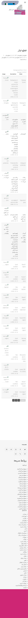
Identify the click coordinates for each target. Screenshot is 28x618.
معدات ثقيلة (24, 558)
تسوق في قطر (23, 496)
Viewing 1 (19, 72)
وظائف (25, 552)
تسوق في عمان (23, 492)
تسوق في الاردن (23, 479)
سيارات (25, 514)
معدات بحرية (23, 526)
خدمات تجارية (23, 550)
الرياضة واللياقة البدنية (21, 585)
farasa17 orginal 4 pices (23, 279)
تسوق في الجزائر (22, 471)
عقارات (25, 518)
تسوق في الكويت (22, 481)
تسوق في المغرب (22, 490)
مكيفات (25, 579)
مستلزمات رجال (22, 535)
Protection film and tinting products (14, 165)
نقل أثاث (24, 581)
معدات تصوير (23, 575)
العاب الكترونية (23, 545)
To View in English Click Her (10, 2)
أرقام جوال (24, 543)
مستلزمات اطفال (22, 533)
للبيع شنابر (23, 134)
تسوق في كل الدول (22, 469)
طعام (25, 556)
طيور (25, 560)
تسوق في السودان (22, 500)
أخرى (25, 531)
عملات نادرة (24, 541)
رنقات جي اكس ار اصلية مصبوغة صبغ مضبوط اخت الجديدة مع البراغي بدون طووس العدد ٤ (14, 184)
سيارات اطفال (23, 562)
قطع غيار (24, 520)
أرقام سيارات (23, 522)
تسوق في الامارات (22, 506)
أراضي (25, 570)
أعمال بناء (24, 564)
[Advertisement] (14, 33)
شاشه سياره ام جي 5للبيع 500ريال (14, 217)
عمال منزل (24, 566)
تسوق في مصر (23, 475)
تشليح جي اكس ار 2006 (23, 121)
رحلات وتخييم (23, 547)
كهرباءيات (24, 516)
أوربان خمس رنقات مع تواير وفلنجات (23, 237)
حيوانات (25, 537)
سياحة (25, 577)
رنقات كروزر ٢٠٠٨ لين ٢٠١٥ (23, 179)
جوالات (25, 539)
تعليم (25, 573)
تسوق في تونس (23, 504)
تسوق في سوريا (23, 502)
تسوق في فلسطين (22, 494)
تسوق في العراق (23, 477)
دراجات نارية (23, 554)
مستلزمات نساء (23, 524)
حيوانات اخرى (23, 583)
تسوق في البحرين (22, 473)
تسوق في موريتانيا (22, 488)
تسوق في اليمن (23, 508)
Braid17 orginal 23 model (23, 384)
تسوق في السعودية (22, 498)
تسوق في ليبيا (23, 485)
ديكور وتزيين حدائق (22, 568)
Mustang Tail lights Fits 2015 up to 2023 (14, 105)
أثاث (25, 529)
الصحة (25, 587)
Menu (25, 2)
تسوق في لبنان (23, 483)
